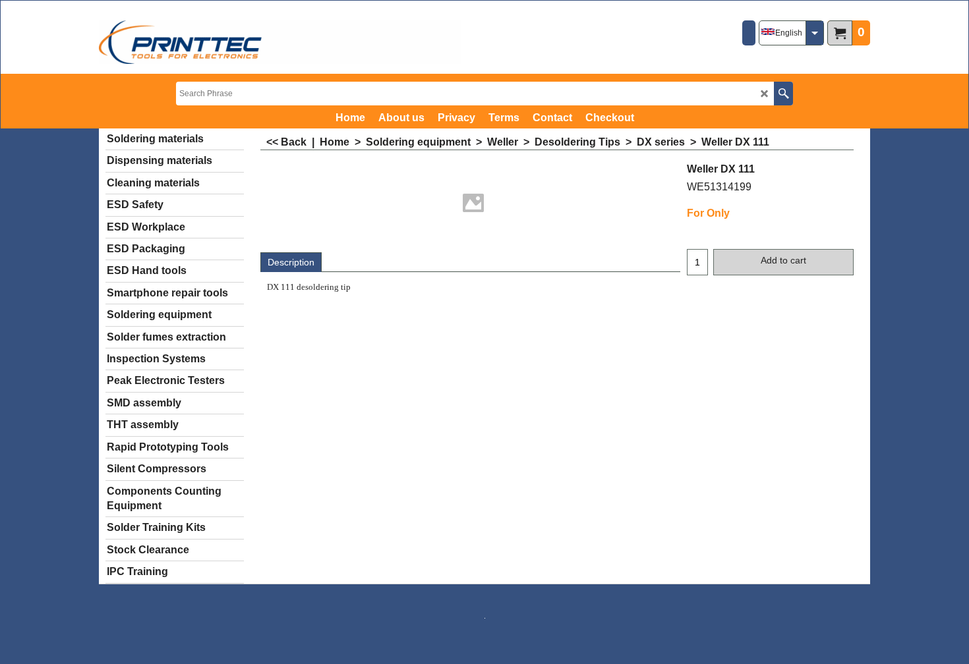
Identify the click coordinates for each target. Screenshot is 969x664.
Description (291, 262)
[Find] (783, 93)
